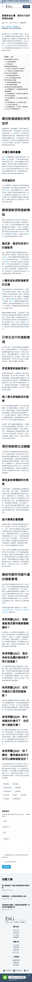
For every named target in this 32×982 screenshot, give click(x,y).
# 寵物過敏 (18, 787)
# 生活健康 (6, 799)
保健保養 (16, 947)
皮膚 (6, 159)
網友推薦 (16, 965)
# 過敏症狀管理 (7, 787)
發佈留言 (6, 867)
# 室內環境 (15, 784)
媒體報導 (16, 963)
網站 (4, 832)
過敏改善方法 (23, 23)
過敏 (15, 133)
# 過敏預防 (18, 791)
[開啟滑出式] (3, 6)
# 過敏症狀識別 (7, 791)
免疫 (3, 292)
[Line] (5, 977)
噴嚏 (21, 190)
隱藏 (12, 57)
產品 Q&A (16, 952)
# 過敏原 (14, 795)
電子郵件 (6, 827)
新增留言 (6, 839)
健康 (4, 438)
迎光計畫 (16, 945)
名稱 (5, 821)
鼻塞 (10, 301)
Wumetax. (20, 980)
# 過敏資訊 (6, 784)
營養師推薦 (16, 960)
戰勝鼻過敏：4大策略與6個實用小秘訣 (14, 896)
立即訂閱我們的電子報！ (10, 862)
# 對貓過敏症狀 (16, 799)
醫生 (24, 322)
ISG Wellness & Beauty (21, 975)
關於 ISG (16, 930)
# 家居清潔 (23, 795)
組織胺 (12, 299)
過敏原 (11, 234)
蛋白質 (4, 257)
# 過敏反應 (6, 795)
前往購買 (26, 6)
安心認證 (16, 935)
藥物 (16, 764)
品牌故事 (16, 932)
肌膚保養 (16, 950)
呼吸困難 (6, 190)
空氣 (6, 262)
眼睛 (3, 301)
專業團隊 (16, 937)
